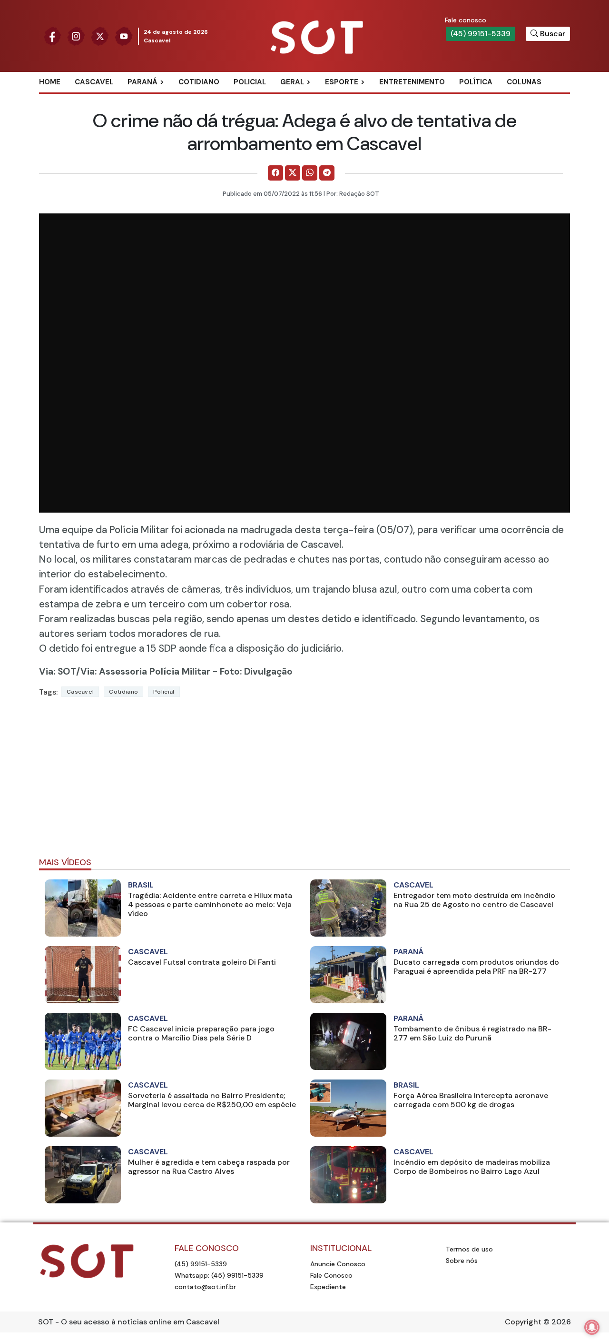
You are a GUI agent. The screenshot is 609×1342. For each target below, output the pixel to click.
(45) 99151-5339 (481, 34)
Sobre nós (462, 1260)
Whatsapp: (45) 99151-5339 (219, 1275)
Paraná (142, 82)
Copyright (523, 1322)
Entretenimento (412, 82)
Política (475, 82)
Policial (250, 82)
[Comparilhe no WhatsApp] (309, 173)
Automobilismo (365, 97)
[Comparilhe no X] (292, 173)
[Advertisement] (304, 781)
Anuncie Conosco (337, 1264)
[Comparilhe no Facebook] (275, 173)
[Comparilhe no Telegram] (326, 173)
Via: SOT (57, 671)
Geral (292, 82)
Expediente (328, 1286)
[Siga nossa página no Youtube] (123, 35)
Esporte (341, 82)
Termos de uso (469, 1249)
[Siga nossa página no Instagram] (76, 35)
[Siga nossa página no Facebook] (52, 35)
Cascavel (94, 82)
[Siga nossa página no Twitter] (99, 35)
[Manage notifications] (591, 1327)
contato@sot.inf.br (205, 1286)
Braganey (157, 97)
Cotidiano (198, 82)
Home (49, 82)
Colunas (524, 82)
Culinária (309, 97)
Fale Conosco (331, 1275)
